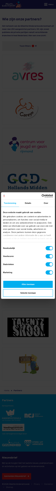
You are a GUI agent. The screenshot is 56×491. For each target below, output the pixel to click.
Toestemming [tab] (10, 203)
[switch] (49, 256)
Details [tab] (28, 203)
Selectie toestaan (28, 293)
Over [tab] (46, 203)
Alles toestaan (28, 284)
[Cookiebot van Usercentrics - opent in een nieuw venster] (41, 196)
